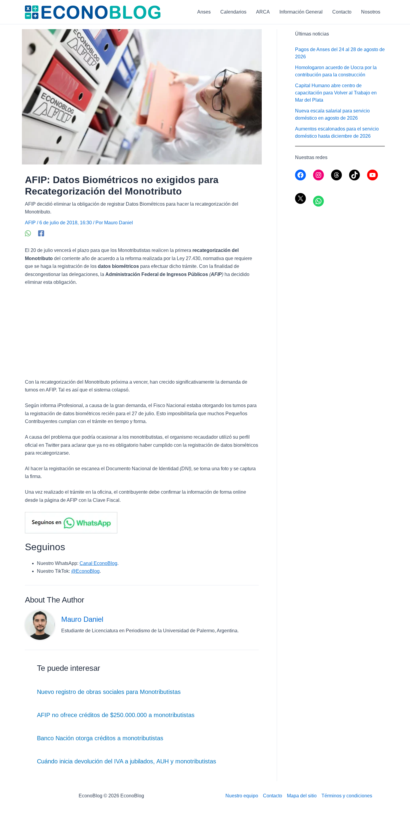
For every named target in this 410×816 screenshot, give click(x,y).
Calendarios (233, 11)
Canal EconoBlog (98, 563)
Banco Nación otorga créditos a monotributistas (100, 738)
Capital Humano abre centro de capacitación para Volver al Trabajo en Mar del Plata (336, 93)
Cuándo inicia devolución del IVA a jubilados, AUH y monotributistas (126, 761)
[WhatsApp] (28, 233)
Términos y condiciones (346, 795)
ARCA (263, 11)
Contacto (341, 11)
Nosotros (370, 11)
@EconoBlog (85, 571)
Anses (204, 11)
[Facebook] (41, 233)
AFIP (30, 222)
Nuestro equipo (241, 795)
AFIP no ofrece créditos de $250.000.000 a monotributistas (115, 715)
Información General (301, 11)
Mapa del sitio (302, 795)
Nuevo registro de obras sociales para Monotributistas (109, 692)
